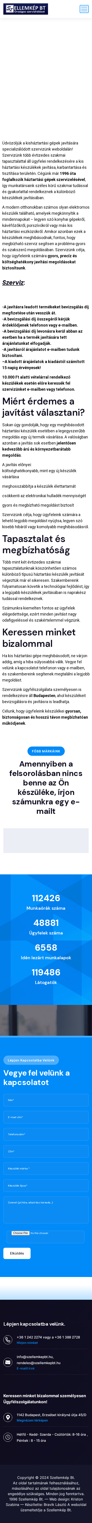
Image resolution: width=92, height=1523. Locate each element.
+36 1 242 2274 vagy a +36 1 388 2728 (48, 1337)
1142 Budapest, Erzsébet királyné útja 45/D (51, 1415)
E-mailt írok (26, 1368)
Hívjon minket (27, 1343)
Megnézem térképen (32, 1420)
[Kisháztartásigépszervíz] (25, 9)
